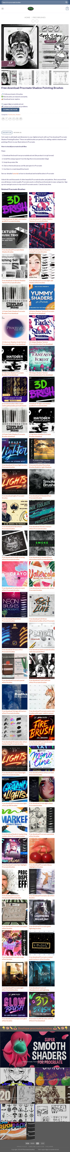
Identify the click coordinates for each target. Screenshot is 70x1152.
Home (27, 17)
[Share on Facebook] (6, 118)
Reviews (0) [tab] (17, 132)
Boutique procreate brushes (35, 1028)
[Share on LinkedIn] (20, 118)
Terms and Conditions (36, 1146)
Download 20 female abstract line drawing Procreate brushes (18, 1098)
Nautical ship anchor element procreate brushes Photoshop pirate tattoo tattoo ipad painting (17, 1117)
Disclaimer (49, 1146)
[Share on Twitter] (10, 118)
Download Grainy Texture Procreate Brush (35, 1061)
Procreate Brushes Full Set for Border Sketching (52, 1116)
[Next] (66, 78)
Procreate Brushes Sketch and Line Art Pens (17, 1080)
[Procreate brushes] (30, 9)
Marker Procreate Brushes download (17, 1134)
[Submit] (66, 2)
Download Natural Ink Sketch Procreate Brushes (52, 1098)
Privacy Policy (22, 1146)
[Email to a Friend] (13, 118)
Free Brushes (39, 17)
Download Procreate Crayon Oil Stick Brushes (52, 1080)
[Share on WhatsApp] (3, 118)
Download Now (10, 110)
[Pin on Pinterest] (17, 118)
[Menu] (2, 8)
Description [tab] (6, 132)
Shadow (18, 114)
